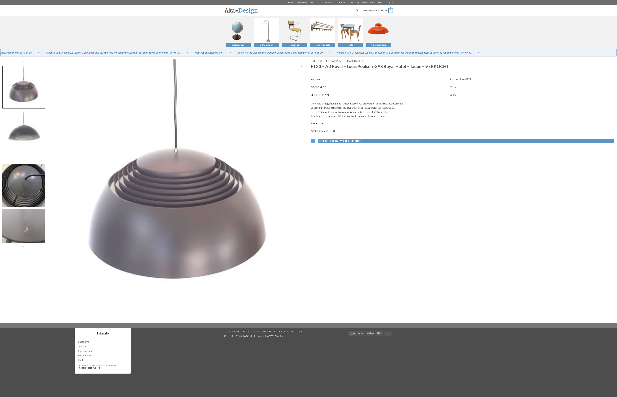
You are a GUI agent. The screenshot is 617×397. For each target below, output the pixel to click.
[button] (378, 10)
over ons (314, 2)
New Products (322, 44)
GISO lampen (266, 44)
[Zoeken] (357, 10)
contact (389, 2)
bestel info (302, 2)
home (290, 2)
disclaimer (279, 331)
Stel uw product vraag (349, 2)
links (380, 2)
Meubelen (295, 44)
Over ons (83, 346)
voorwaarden (368, 2)
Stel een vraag (85, 351)
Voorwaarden (85, 355)
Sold (351, 44)
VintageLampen (379, 44)
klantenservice (328, 2)
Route (81, 360)
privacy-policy (295, 331)
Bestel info (83, 341)
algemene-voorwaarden (257, 331)
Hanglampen (354, 61)
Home (312, 61)
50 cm (453, 87)
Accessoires (238, 44)
